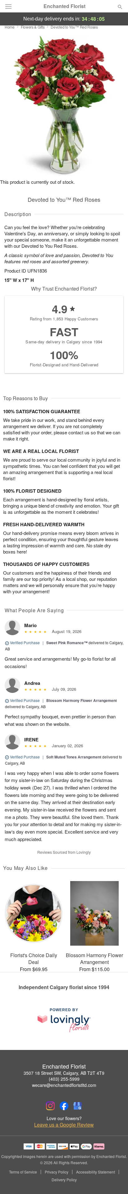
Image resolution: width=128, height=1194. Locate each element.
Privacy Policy (56, 1172)
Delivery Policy (64, 1180)
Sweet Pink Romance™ (67, 642)
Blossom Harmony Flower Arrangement (81, 700)
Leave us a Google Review (64, 1124)
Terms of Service (23, 1172)
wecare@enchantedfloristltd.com (64, 1085)
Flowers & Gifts (33, 26)
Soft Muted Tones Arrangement (73, 757)
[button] (115, 1180)
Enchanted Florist (64, 6)
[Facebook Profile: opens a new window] (64, 1105)
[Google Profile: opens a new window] (77, 1105)
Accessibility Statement (95, 1172)
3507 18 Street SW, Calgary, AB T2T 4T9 (64, 1073)
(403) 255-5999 (64, 1079)
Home (10, 26)
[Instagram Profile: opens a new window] (50, 1105)
